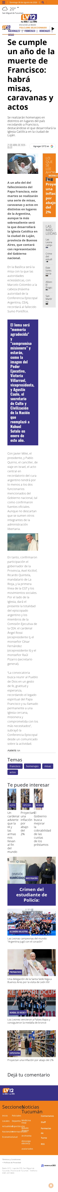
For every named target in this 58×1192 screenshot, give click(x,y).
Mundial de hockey (18, 1013)
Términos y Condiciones (11, 1159)
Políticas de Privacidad (12, 1162)
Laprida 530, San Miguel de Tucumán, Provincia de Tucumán (18, 1169)
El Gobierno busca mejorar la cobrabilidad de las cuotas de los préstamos (42, 829)
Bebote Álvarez (25, 1129)
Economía (7, 1136)
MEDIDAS (39, 805)
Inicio (5, 1115)
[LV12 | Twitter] (51, 1091)
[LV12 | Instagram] (45, 1096)
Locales (6, 1121)
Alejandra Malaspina (19, 931)
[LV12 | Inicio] (55, 1106)
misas (47, 766)
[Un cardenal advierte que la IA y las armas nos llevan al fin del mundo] (11, 809)
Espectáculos (18, 1126)
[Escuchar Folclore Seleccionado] (52, 28)
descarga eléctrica (26, 1142)
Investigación (31, 878)
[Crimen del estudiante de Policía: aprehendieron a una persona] (31, 870)
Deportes (16, 1121)
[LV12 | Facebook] (45, 1091)
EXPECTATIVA (28, 805)
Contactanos (47, 1115)
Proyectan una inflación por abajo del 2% (30, 1060)
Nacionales (7, 1131)
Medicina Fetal (26, 1121)
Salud (15, 1136)
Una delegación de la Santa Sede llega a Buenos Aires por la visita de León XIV (29, 980)
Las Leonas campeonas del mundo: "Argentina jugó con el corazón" (27, 940)
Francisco (15, 766)
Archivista (26, 1135)
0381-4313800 (8, 1173)
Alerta (12, 805)
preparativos (15, 972)
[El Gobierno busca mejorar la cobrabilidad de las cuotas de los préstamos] (38, 809)
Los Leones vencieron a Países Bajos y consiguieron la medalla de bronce (28, 1021)
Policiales (16, 1115)
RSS (43, 1144)
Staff (43, 1122)
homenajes (32, 766)
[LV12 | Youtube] (51, 1096)
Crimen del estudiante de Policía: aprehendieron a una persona (31, 900)
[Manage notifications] (51, 1185)
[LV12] (8, 1094)
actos (13, 772)
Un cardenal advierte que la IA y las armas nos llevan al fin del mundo (13, 832)
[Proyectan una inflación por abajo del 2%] (25, 809)
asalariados (27, 1148)
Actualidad (7, 1126)
